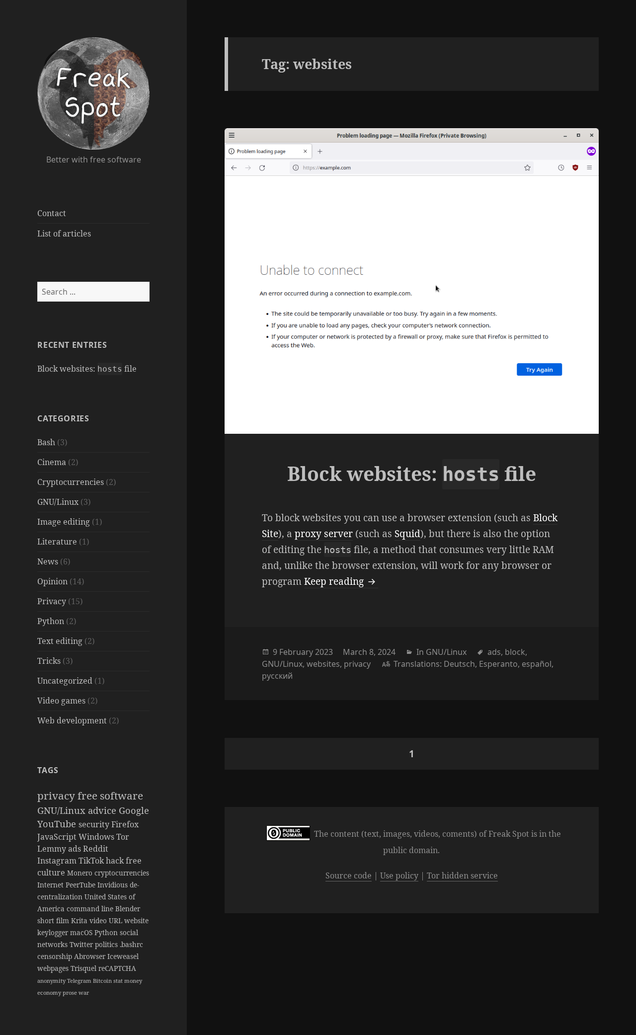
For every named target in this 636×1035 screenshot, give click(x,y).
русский (277, 675)
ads (75, 848)
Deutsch (459, 663)
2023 (324, 651)
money (133, 980)
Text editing (59, 641)
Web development (72, 720)
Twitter (82, 944)
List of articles (64, 233)
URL (116, 920)
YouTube (58, 823)
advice (103, 810)
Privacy (51, 601)
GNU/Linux (58, 501)
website (136, 920)
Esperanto (498, 663)
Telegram (80, 980)
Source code (348, 875)
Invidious (113, 884)
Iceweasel (123, 956)
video (99, 920)
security (95, 824)
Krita (80, 920)
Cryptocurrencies (70, 482)
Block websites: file (87, 368)
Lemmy (52, 848)
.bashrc (131, 944)
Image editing (63, 521)
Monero (80, 872)
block (515, 651)
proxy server (324, 533)
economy (50, 992)
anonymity (52, 980)
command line (91, 908)
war (84, 992)
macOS (82, 932)
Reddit (95, 848)
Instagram (58, 860)
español (537, 663)
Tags (48, 770)
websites (323, 663)
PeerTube (81, 884)
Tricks (49, 660)
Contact (51, 213)
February (296, 651)
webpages (54, 968)
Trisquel (84, 968)
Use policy (399, 875)
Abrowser (90, 956)
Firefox (125, 824)
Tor (122, 836)
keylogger (53, 932)
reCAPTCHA (117, 968)
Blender (127, 908)
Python (50, 621)
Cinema (51, 462)
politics (107, 944)
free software (110, 795)
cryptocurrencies (121, 872)
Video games (61, 700)
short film (54, 920)
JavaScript (58, 836)
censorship (55, 956)
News (47, 561)
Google (134, 810)
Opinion (52, 581)
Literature (57, 541)
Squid (407, 533)
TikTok (92, 860)
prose (71, 992)
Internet (51, 884)
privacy (57, 795)
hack (116, 860)
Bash (46, 442)
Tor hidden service (462, 875)
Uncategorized (64, 680)
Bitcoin (103, 980)
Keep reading (341, 581)
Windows (97, 836)
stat (118, 980)
